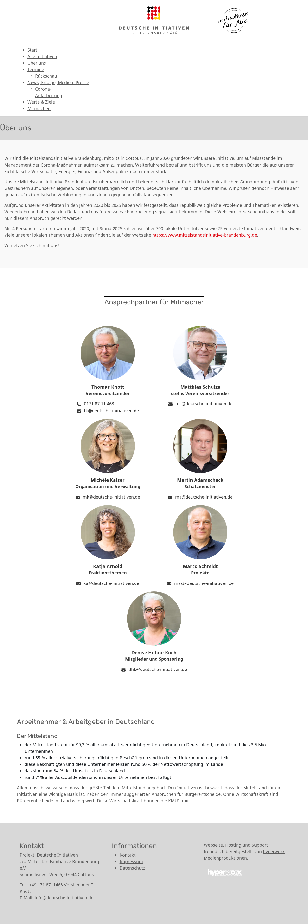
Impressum (131, 861)
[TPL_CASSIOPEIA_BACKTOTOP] (301, 917)
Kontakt (128, 855)
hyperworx (274, 851)
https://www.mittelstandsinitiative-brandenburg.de (204, 235)
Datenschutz (132, 868)
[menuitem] (32, 50)
